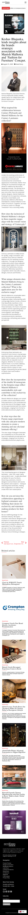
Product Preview (7, 863)
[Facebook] (6, 892)
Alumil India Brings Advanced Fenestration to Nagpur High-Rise (13, 751)
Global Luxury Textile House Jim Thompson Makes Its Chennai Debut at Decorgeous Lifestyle (13, 708)
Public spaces (6, 876)
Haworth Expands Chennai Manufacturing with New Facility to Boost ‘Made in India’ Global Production (13, 795)
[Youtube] (11, 892)
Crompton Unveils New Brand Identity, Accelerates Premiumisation (12, 625)
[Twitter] (9, 892)
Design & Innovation (8, 864)
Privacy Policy (6, 878)
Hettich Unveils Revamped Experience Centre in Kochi (11, 668)
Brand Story (19, 64)
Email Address (6, 899)
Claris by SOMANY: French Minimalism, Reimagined (12, 583)
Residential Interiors (8, 866)
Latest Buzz (6, 868)
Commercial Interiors (8, 869)
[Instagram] (4, 892)
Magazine (5, 874)
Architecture (6, 873)
